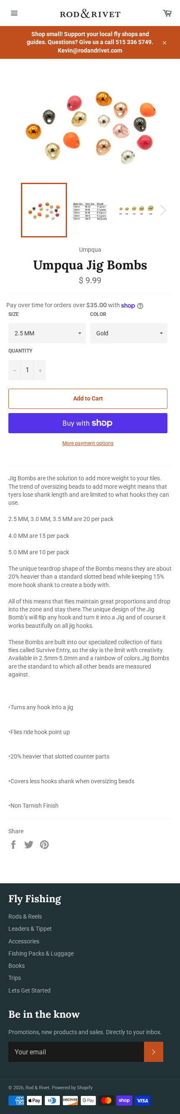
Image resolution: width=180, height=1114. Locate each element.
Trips (14, 977)
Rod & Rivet (37, 1087)
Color (98, 314)
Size (13, 314)
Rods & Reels (25, 916)
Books (16, 965)
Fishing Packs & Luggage (41, 953)
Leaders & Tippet (30, 928)
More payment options (87, 443)
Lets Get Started (29, 990)
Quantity (20, 351)
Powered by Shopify (72, 1087)
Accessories (23, 941)
